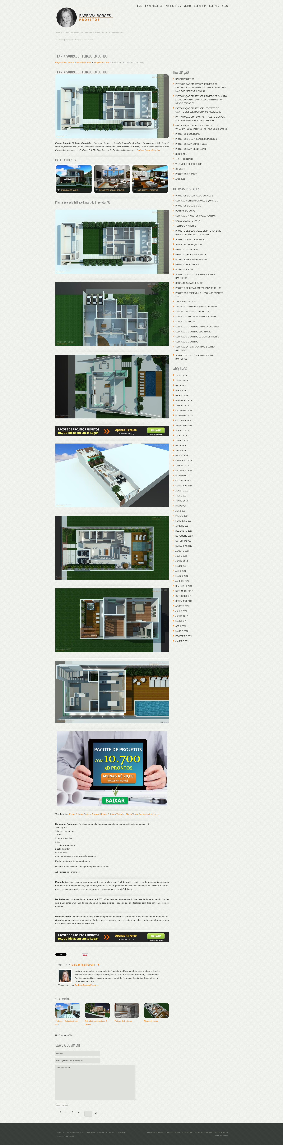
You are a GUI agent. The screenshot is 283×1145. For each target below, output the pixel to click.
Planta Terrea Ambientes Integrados (142, 814)
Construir (121, 1132)
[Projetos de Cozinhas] (127, 1010)
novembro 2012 (184, 591)
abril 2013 (180, 571)
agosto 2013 (182, 551)
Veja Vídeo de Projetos (188, 164)
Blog (225, 6)
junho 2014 (181, 501)
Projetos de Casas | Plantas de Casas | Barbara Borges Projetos (175, 1132)
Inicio (139, 6)
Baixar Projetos (184, 79)
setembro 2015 (183, 425)
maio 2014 (180, 506)
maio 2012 (180, 621)
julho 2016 (181, 375)
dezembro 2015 (183, 410)
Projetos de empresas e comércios (196, 139)
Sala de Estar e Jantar (188, 221)
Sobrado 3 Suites (185, 322)
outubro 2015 (183, 420)
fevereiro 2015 (183, 460)
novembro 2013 (184, 536)
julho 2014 (181, 496)
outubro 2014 (183, 481)
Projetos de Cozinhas (123, 1021)
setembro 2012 (183, 601)
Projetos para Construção (191, 144)
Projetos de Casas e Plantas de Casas (73, 62)
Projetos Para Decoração (190, 149)
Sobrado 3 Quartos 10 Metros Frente (197, 337)
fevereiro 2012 (183, 636)
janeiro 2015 (182, 465)
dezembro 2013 (183, 531)
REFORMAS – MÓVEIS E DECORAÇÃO (100, 1132)
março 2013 (181, 576)
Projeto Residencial (187, 264)
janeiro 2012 (182, 641)
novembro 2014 (184, 475)
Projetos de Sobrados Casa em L (194, 196)
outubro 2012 (183, 596)
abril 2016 (180, 390)
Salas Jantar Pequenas (188, 244)
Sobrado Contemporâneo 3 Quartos (196, 201)
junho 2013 (181, 561)
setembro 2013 (183, 546)
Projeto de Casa (101, 62)
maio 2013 (180, 566)
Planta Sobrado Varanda (112, 814)
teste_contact (184, 159)
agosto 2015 (182, 430)
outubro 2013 (183, 541)
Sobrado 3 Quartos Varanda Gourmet (197, 327)
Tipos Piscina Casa (185, 301)
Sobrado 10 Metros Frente (191, 239)
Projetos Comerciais (187, 134)
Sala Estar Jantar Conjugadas (193, 311)
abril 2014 (180, 511)
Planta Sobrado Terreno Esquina (84, 814)
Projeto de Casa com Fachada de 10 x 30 (198, 288)
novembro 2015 (184, 415)
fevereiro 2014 (183, 521)
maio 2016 (180, 385)
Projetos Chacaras (186, 249)
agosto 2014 (182, 491)
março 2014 (181, 516)
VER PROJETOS (173, 6)
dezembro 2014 (183, 470)
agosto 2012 (182, 606)
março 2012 (181, 631)
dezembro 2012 (183, 586)
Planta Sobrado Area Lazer (191, 259)
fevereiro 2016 (183, 400)
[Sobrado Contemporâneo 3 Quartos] (97, 1010)
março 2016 (181, 395)
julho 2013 (181, 556)
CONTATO (214, 6)
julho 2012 (181, 611)
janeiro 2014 (182, 526)
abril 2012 (180, 626)
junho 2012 (181, 616)
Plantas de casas (151, 1021)
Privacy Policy (221, 1136)
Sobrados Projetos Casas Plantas (195, 216)
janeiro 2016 (182, 405)
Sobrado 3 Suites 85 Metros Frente (196, 316)
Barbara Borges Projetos (148, 150)
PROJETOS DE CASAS (186, 174)
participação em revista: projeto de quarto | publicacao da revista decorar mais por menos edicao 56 (201, 99)
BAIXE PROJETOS (154, 6)
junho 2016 (181, 380)
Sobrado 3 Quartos (186, 342)
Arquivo (180, 179)
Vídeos (187, 6)
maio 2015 (180, 445)
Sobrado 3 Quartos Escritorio (193, 332)
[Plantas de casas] (156, 1010)
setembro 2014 (183, 486)
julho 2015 (181, 435)
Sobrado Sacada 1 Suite (189, 283)
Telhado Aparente (185, 226)
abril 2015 (180, 450)
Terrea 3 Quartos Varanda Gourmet (196, 306)
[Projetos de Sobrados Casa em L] (67, 1010)
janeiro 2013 (182, 581)
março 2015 (181, 455)
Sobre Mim (200, 6)
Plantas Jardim (184, 269)
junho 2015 (181, 440)
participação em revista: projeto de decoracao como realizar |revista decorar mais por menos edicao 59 (201, 87)
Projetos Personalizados (190, 254)
